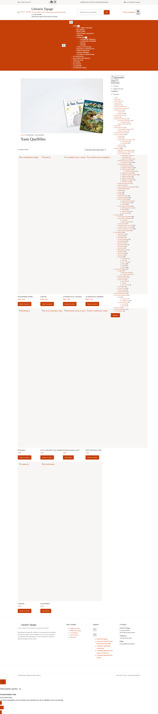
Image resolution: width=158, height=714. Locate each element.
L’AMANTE (21, 603)
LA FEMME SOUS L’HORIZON (72, 297)
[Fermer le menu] (71, 22)
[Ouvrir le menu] (64, 45)
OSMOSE (43, 297)
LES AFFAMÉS (45, 603)
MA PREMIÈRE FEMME (25, 297)
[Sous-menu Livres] (78, 26)
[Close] (3, 681)
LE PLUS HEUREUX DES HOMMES (51, 450)
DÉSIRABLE (21, 450)
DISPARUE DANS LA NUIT (71, 450)
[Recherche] (107, 12)
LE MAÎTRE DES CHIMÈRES (94, 297)
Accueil (23, 135)
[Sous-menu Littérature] (86, 37)
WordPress (137, 675)
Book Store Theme (122, 675)
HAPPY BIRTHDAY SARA (93, 450)
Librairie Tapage (42, 9)
